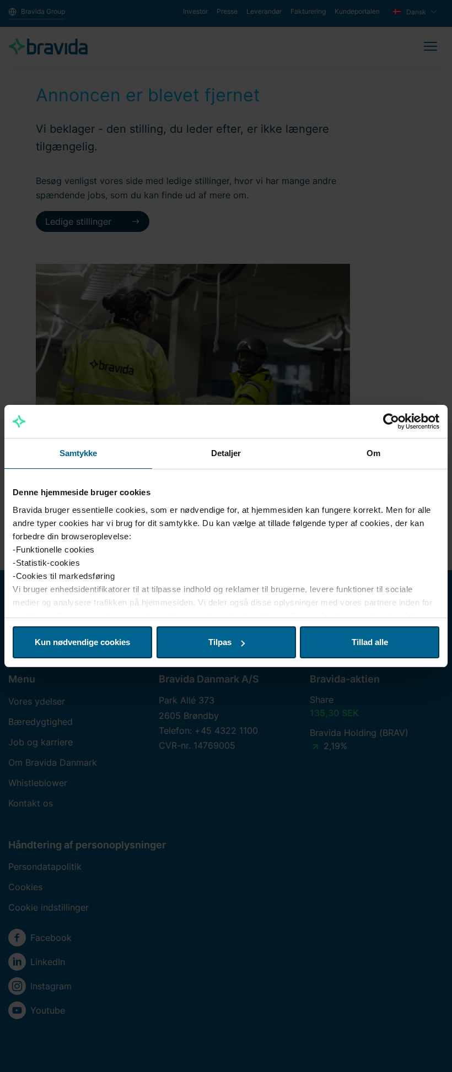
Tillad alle (370, 642)
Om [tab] (373, 453)
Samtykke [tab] (79, 453)
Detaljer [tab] (226, 453)
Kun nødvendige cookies (82, 642)
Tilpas (220, 642)
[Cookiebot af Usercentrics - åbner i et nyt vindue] (391, 421)
